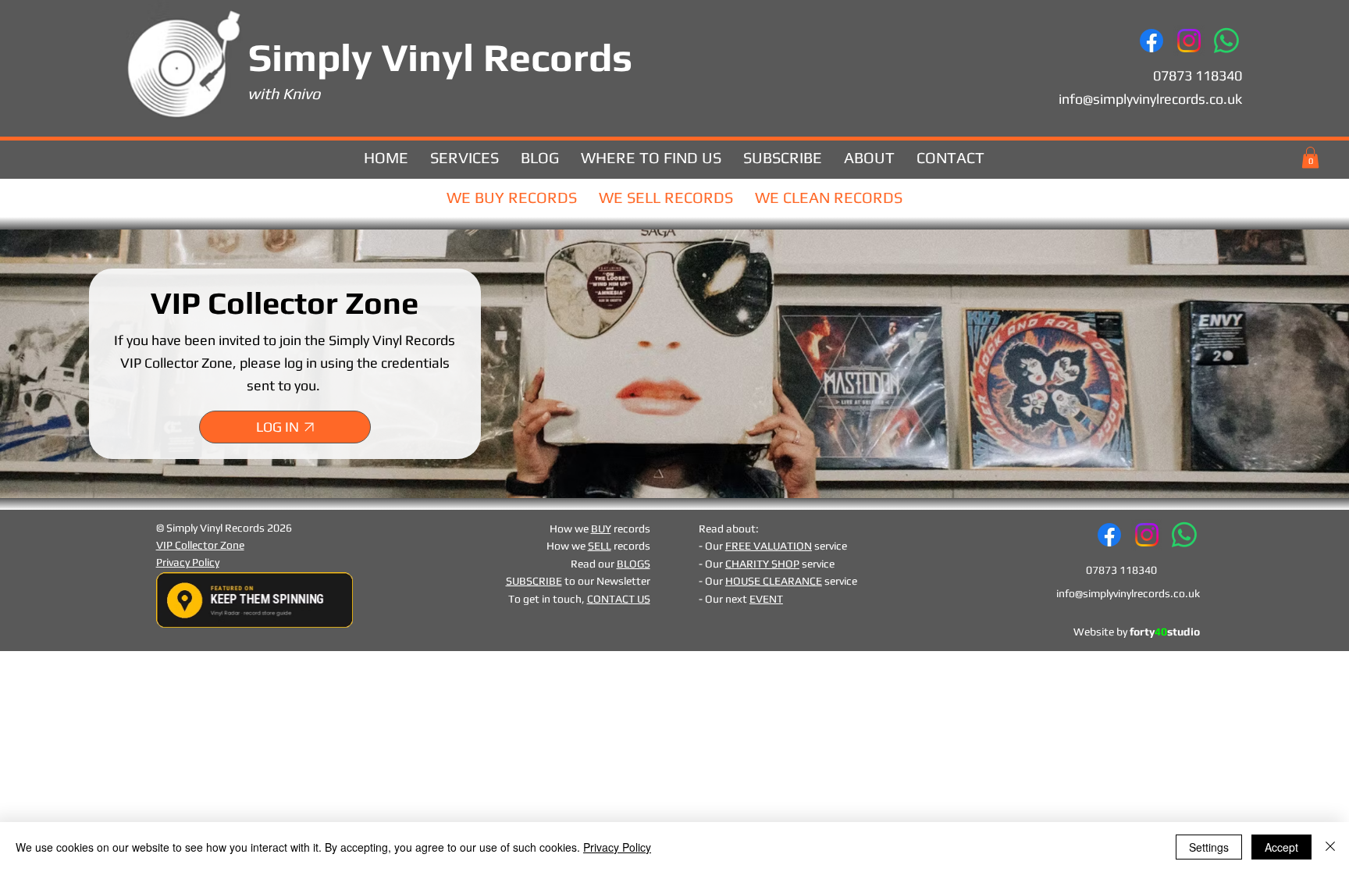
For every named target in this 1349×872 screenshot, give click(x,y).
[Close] (1330, 847)
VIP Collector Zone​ (200, 545)
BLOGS (633, 563)
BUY (601, 528)
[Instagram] (1189, 40)
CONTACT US (618, 599)
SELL (599, 545)
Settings (1209, 847)
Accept (1281, 847)
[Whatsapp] (1226, 40)
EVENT (766, 599)
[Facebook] (1151, 40)
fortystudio (1165, 631)
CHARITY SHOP (762, 563)
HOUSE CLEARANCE (773, 581)
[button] (1310, 157)
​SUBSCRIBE (534, 581)
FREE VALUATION (768, 545)
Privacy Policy (187, 562)
